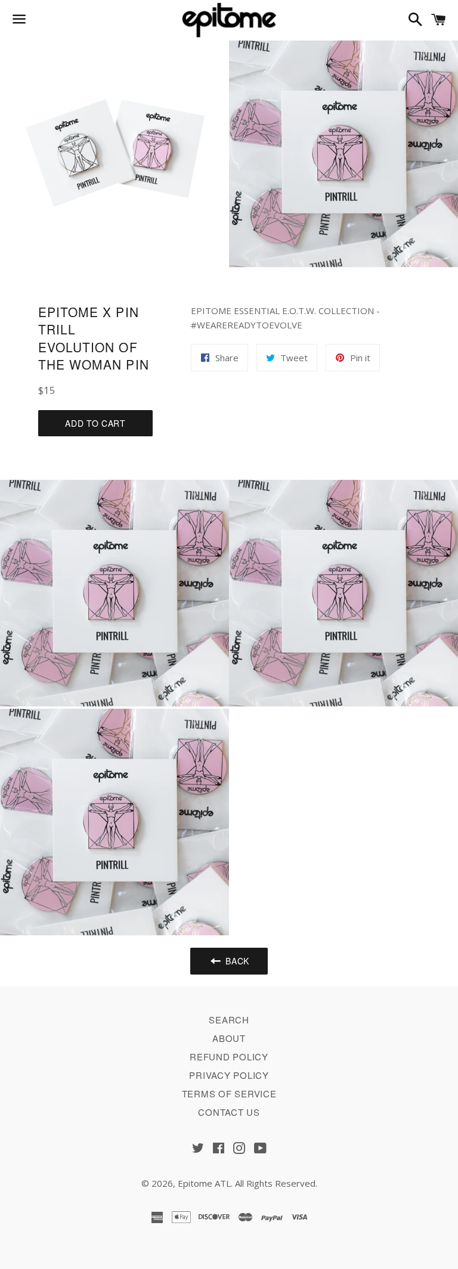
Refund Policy (229, 1056)
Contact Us (229, 1112)
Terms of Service (229, 1093)
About (229, 1038)
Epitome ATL (204, 1183)
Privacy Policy (229, 1075)
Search (229, 1019)
